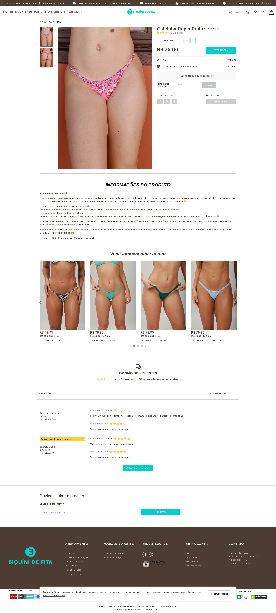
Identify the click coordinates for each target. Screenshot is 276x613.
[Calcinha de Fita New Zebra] (62, 295)
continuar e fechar (219, 594)
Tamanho (168, 40)
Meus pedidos (192, 561)
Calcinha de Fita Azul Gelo (206, 340)
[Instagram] (152, 555)
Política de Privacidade (54, 595)
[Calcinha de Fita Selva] (163, 295)
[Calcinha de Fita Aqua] (113, 295)
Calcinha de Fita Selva (153, 340)
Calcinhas (39, 12)
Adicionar (222, 101)
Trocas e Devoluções (75, 561)
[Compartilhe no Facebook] (160, 101)
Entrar (188, 553)
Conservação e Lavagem (76, 557)
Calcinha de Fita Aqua (102, 340)
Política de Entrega (112, 557)
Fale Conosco (71, 566)
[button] (247, 12)
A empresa (70, 553)
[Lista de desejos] (263, 12)
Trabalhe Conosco (74, 570)
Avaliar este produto (139, 468)
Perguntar (160, 511)
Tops (29, 12)
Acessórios (59, 12)
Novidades (8, 12)
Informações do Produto (138, 184)
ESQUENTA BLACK (74, 12)
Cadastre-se (191, 557)
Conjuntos (20, 12)
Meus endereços (193, 566)
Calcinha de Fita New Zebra (55, 340)
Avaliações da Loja (74, 574)
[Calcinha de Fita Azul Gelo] (214, 295)
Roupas (48, 12)
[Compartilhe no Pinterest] (174, 101)
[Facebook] (145, 555)
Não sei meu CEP (164, 86)
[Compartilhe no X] (167, 101)
